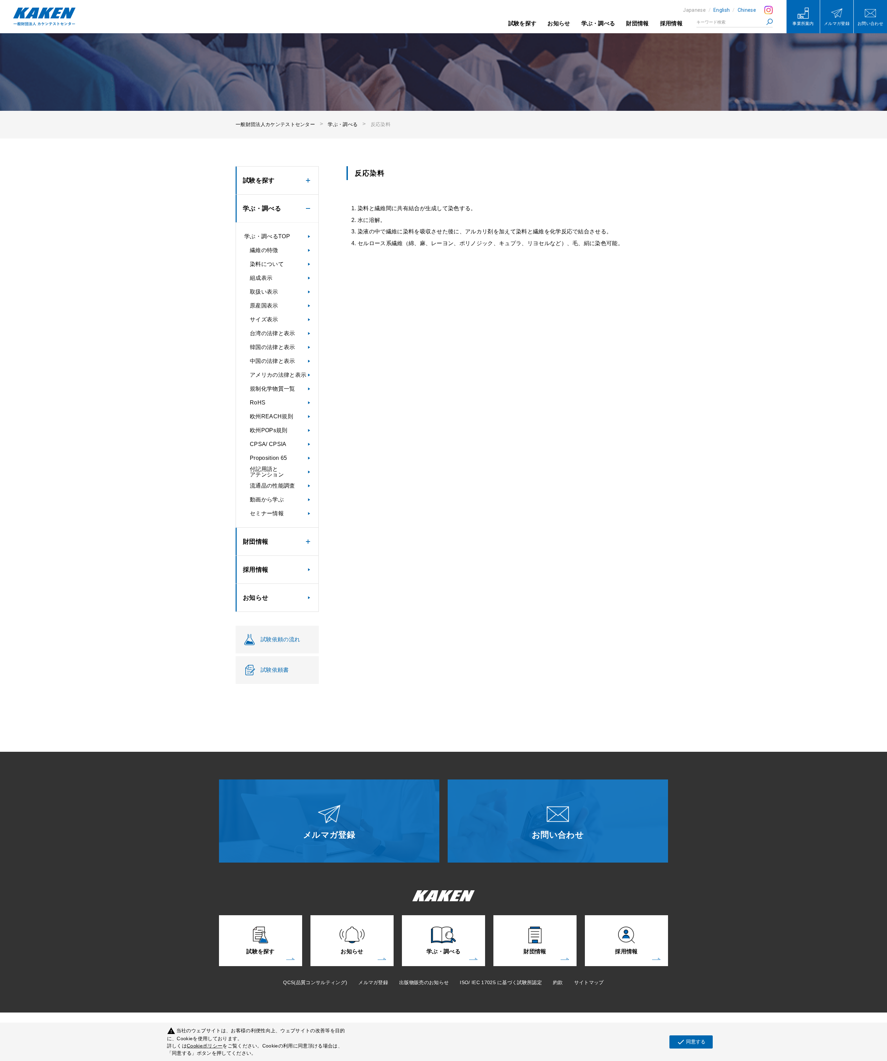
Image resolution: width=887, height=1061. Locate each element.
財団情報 (637, 23)
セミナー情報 (267, 513)
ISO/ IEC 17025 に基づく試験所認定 (501, 982)
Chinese (747, 10)
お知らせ (558, 23)
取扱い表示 (264, 292)
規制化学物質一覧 (272, 389)
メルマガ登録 (373, 982)
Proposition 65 (268, 458)
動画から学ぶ (267, 499)
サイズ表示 (264, 319)
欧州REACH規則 (271, 416)
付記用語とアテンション (267, 472)
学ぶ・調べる (598, 23)
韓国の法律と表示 (272, 347)
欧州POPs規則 (269, 430)
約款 (558, 982)
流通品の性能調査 (272, 486)
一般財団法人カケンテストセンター (275, 124)
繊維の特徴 (264, 250)
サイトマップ (589, 982)
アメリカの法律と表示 (278, 375)
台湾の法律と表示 (272, 333)
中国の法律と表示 (272, 361)
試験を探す (522, 23)
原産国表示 (264, 306)
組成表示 (261, 278)
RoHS (257, 402)
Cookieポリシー (204, 1046)
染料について (267, 264)
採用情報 (671, 23)
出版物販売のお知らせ (424, 982)
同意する (691, 1042)
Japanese (694, 10)
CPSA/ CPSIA (268, 444)
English (721, 10)
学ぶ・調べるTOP (267, 236)
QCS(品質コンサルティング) (315, 982)
